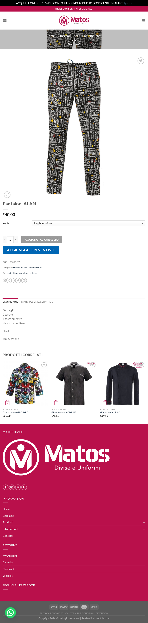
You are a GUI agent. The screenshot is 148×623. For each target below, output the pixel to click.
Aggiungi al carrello (42, 239)
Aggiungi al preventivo (31, 250)
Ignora (128, 3)
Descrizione (10, 301)
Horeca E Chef (68, 36)
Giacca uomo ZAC (110, 412)
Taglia (6, 223)
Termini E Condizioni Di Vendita (89, 613)
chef (9, 273)
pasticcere (34, 273)
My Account (10, 555)
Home (50, 36)
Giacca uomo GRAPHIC (15, 412)
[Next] (145, 392)
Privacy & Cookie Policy (54, 613)
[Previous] (3, 392)
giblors (15, 273)
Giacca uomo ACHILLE (63, 412)
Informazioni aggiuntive (37, 301)
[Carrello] (143, 20)
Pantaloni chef (92, 36)
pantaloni (23, 273)
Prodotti (8, 522)
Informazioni (10, 529)
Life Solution (102, 618)
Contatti (8, 535)
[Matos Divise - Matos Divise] (74, 20)
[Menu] (5, 20)
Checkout (8, 569)
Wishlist (8, 575)
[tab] (10, 301)
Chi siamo (8, 515)
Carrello (8, 562)
